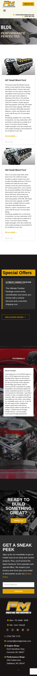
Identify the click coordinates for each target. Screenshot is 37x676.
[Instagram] (12, 629)
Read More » (11, 136)
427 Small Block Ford (15, 80)
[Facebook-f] (7, 629)
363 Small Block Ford (15, 170)
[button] (4, 10)
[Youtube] (17, 629)
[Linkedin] (22, 629)
